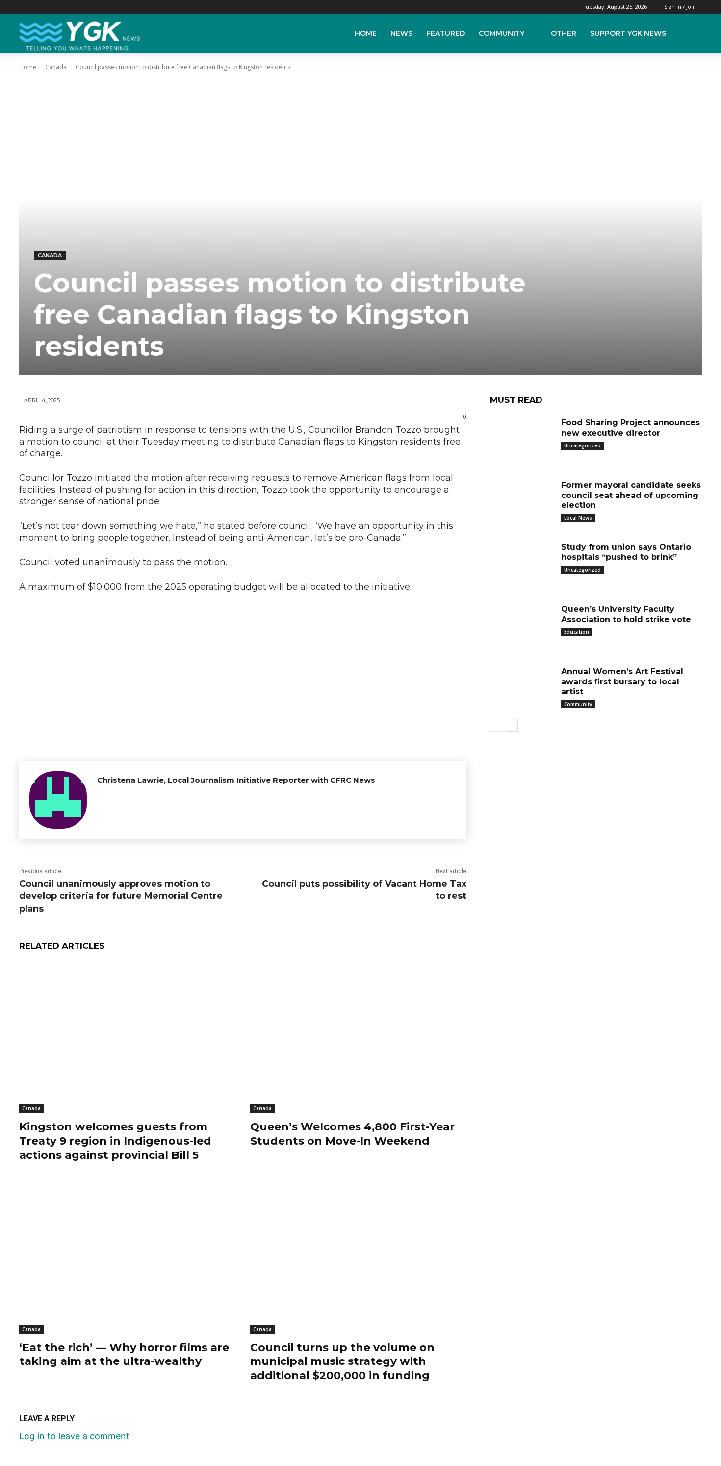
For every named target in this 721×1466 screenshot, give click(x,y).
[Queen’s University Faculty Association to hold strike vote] (522, 624)
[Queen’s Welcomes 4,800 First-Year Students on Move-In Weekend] (358, 1037)
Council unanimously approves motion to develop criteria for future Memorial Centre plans (121, 896)
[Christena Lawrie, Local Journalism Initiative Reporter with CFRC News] (58, 800)
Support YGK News (628, 33)
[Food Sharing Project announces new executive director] (522, 438)
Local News (578, 517)
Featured (445, 33)
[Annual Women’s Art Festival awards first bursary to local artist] (522, 686)
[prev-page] (496, 725)
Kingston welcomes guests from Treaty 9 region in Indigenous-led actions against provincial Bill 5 (115, 1140)
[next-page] (512, 725)
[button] (692, 33)
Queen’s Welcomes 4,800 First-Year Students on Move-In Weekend (352, 1134)
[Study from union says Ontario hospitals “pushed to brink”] (522, 562)
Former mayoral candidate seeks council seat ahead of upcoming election (631, 495)
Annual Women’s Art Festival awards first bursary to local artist (622, 682)
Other (563, 33)
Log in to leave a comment (74, 1436)
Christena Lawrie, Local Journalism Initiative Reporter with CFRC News (236, 780)
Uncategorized (582, 445)
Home (366, 33)
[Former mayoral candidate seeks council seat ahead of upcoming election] (522, 500)
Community (501, 33)
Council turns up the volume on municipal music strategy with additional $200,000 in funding (342, 1361)
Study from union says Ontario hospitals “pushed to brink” (626, 552)
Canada (56, 67)
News (401, 33)
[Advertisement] (242, 674)
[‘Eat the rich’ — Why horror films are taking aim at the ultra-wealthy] (127, 1258)
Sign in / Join (680, 6)
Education (576, 631)
